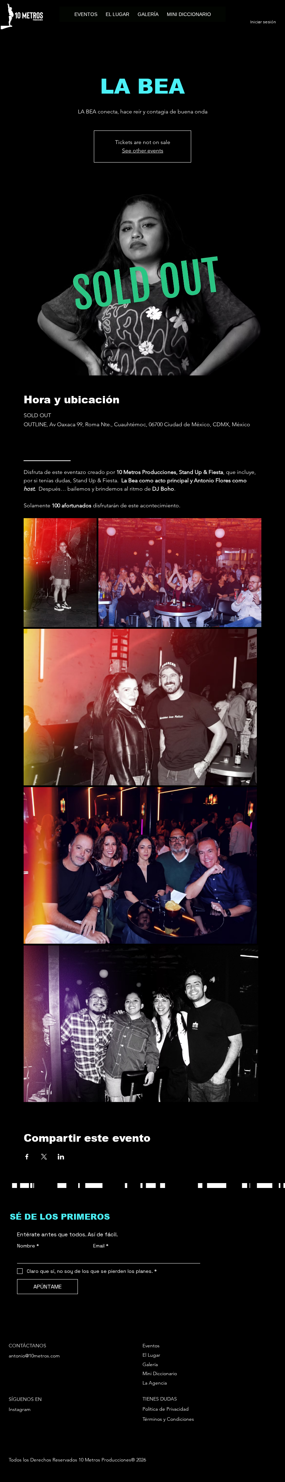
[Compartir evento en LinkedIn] (61, 1156)
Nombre (28, 1246)
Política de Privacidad (165, 1409)
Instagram (20, 1409)
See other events (142, 150)
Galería (150, 1364)
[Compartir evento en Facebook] (27, 1156)
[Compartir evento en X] (44, 1156)
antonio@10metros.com (34, 1356)
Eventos (151, 1345)
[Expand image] (60, 572)
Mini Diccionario (159, 1373)
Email (100, 1246)
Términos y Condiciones (168, 1419)
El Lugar (151, 1355)
